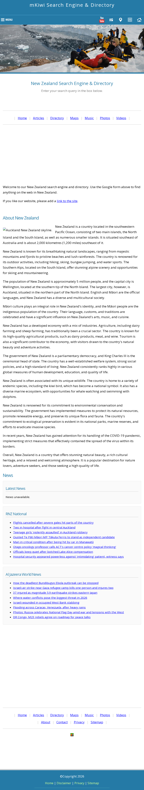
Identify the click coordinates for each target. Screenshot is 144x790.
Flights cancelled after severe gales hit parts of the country (53, 522)
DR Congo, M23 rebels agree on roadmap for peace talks (52, 617)
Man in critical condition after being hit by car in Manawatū (53, 542)
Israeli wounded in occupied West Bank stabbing (46, 602)
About (45, 722)
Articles (38, 118)
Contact (62, 722)
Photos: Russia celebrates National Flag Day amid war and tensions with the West (68, 612)
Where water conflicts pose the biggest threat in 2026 (50, 597)
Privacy (79, 722)
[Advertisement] (72, 154)
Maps (74, 118)
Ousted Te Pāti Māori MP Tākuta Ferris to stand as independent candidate (64, 537)
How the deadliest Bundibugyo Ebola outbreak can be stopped (55, 583)
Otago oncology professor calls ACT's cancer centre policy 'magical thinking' (64, 547)
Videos (121, 118)
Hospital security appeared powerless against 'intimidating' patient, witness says (68, 556)
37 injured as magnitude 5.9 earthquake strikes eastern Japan (55, 592)
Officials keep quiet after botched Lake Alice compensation (53, 552)
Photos (105, 118)
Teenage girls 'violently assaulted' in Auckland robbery (50, 532)
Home (22, 118)
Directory (57, 118)
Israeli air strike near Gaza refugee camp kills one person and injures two (63, 588)
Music (89, 118)
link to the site (67, 201)
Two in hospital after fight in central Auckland (44, 527)
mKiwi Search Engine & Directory (72, 4)
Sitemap (97, 722)
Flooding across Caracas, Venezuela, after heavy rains (49, 607)
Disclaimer (64, 783)
